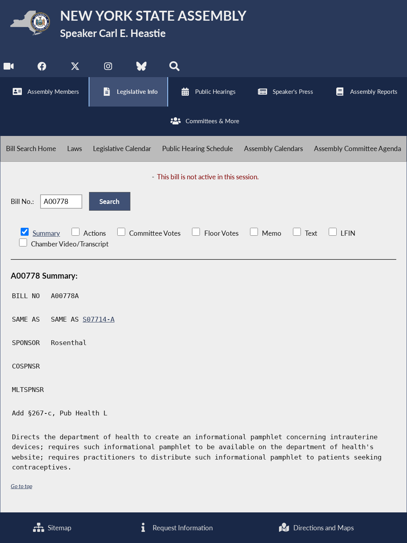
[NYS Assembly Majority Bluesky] (141, 68)
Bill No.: (22, 201)
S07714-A (98, 319)
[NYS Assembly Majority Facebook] (42, 68)
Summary (46, 233)
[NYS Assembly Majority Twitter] (75, 68)
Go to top (21, 486)
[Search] (174, 68)
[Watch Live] (9, 68)
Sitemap (59, 528)
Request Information (182, 528)
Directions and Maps (323, 528)
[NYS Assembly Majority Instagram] (108, 68)
